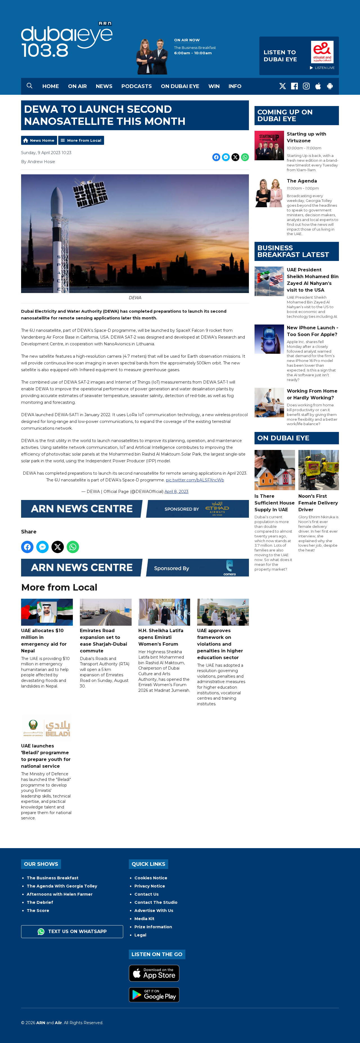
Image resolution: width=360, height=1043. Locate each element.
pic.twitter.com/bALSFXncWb (195, 480)
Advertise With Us (153, 910)
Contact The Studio (155, 902)
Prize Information (153, 926)
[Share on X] (235, 157)
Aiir (58, 1022)
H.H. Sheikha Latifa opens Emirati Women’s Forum (160, 637)
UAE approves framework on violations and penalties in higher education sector (220, 644)
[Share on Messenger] (226, 157)
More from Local (84, 140)
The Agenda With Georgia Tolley (62, 886)
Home (50, 86)
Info (235, 86)
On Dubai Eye (180, 86)
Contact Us (146, 894)
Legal (140, 935)
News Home (42, 140)
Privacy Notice (149, 886)
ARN (40, 1022)
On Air (77, 86)
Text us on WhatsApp (77, 931)
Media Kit (144, 918)
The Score (38, 910)
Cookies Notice (150, 877)
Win (214, 86)
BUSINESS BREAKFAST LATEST (293, 251)
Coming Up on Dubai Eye (285, 115)
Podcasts (137, 86)
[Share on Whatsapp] (245, 157)
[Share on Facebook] (216, 157)
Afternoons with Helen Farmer (60, 894)
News (104, 86)
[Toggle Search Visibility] (29, 86)
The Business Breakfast (52, 877)
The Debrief (40, 902)
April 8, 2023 (176, 491)
